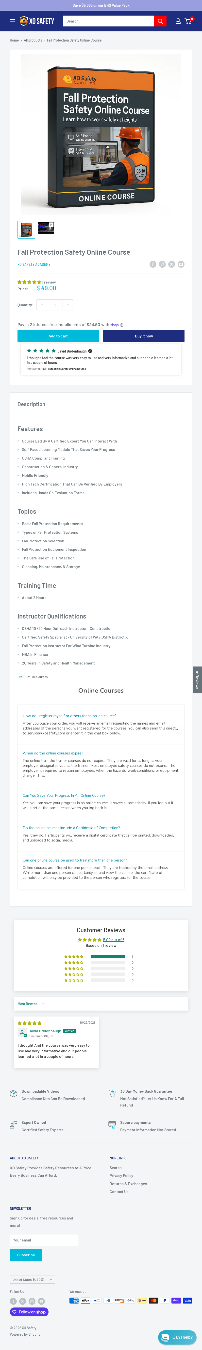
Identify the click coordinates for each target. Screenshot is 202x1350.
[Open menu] (12, 21)
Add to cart (58, 335)
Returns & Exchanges (128, 1183)
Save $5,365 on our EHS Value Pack (101, 5)
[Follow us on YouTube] (41, 1301)
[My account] (178, 21)
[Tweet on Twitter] (171, 264)
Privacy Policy (121, 1175)
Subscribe (26, 1254)
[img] (29, 1023)
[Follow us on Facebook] (13, 1301)
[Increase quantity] (68, 305)
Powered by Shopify (25, 1334)
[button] (29, 282)
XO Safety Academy (33, 264)
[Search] (160, 21)
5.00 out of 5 (113, 939)
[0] (188, 21)
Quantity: (25, 304)
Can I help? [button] (182, 1337)
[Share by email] (181, 264)
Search (116, 1167)
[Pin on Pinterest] (162, 264)
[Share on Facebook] (153, 264)
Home (14, 40)
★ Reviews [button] (197, 679)
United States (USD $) (28, 1279)
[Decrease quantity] (42, 305)
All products (33, 40)
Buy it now (144, 335)
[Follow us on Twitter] (22, 1301)
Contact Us (119, 1191)
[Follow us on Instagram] (32, 1301)
